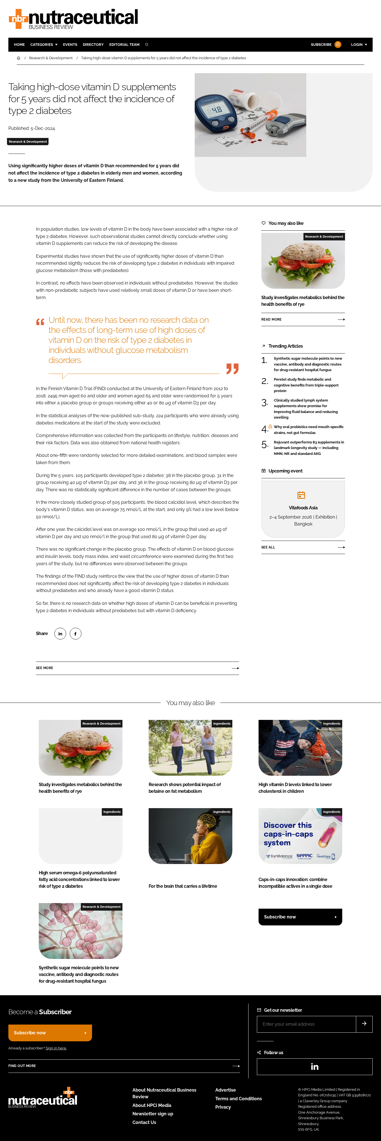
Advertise (225, 1090)
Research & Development (28, 141)
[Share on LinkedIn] (60, 633)
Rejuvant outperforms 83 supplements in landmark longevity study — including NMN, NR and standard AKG (309, 448)
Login (357, 44)
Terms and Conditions (238, 1098)
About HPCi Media (151, 1105)
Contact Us (144, 1122)
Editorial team (124, 44)
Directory (93, 44)
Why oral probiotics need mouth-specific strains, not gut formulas (309, 430)
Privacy (223, 1107)
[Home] (19, 58)
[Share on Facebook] (75, 633)
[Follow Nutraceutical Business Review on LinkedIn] (314, 1068)
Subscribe (321, 44)
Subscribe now (280, 917)
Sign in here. (56, 1048)
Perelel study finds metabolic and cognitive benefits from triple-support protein (306, 385)
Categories (41, 44)
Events (70, 44)
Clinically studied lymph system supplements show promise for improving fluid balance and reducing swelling (306, 409)
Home (19, 44)
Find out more (22, 1066)
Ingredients (221, 723)
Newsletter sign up (152, 1113)
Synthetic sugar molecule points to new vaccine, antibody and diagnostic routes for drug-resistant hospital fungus (308, 364)
